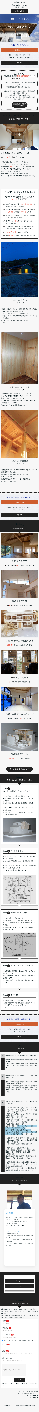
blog (19, 1286)
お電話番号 (5, 1328)
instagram (19, 1280)
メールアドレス (6, 1334)
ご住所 (4, 1351)
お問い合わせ (19, 11)
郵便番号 (4, 1344)
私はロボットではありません (13, 1370)
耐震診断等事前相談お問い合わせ (19, 104)
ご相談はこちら (19, 50)
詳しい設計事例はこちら (19, 769)
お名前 (4, 1321)
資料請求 (19, 62)
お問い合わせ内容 (7, 1358)
